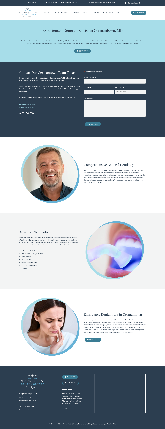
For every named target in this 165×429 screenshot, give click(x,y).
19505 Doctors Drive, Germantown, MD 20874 (63, 2)
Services (74, 13)
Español (64, 13)
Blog (111, 13)
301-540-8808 (31, 2)
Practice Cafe (111, 424)
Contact (120, 13)
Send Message (92, 124)
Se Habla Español (134, 3)
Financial (86, 13)
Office (54, 13)
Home (46, 13)
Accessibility (87, 424)
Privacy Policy (77, 424)
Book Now (139, 13)
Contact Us (83, 51)
